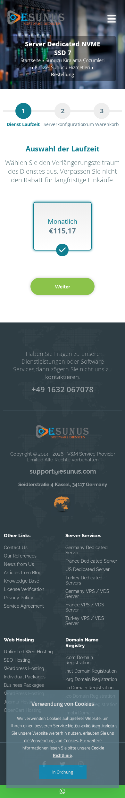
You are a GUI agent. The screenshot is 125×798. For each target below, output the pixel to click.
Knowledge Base (21, 581)
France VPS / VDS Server (84, 607)
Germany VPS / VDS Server (87, 594)
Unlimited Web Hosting (28, 651)
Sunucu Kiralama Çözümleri (75, 60)
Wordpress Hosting (24, 668)
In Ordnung (62, 771)
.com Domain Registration (79, 660)
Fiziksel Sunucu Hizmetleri (62, 67)
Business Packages (24, 685)
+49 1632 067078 (62, 389)
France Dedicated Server (91, 561)
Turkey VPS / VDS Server (84, 621)
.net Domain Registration (91, 671)
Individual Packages (25, 676)
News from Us (19, 564)
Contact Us (16, 547)
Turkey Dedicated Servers (84, 580)
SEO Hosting (17, 660)
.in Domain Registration (89, 687)
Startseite (31, 60)
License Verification (24, 589)
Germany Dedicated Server (86, 550)
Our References (20, 555)
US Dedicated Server (87, 569)
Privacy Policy (18, 597)
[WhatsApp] (62, 791)
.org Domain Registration (91, 679)
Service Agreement (24, 606)
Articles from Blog (23, 572)
